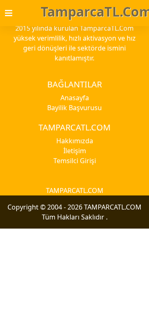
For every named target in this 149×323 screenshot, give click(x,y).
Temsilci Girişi (74, 160)
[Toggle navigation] (13, 13)
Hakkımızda (74, 140)
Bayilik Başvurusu (74, 107)
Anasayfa (74, 97)
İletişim (74, 150)
